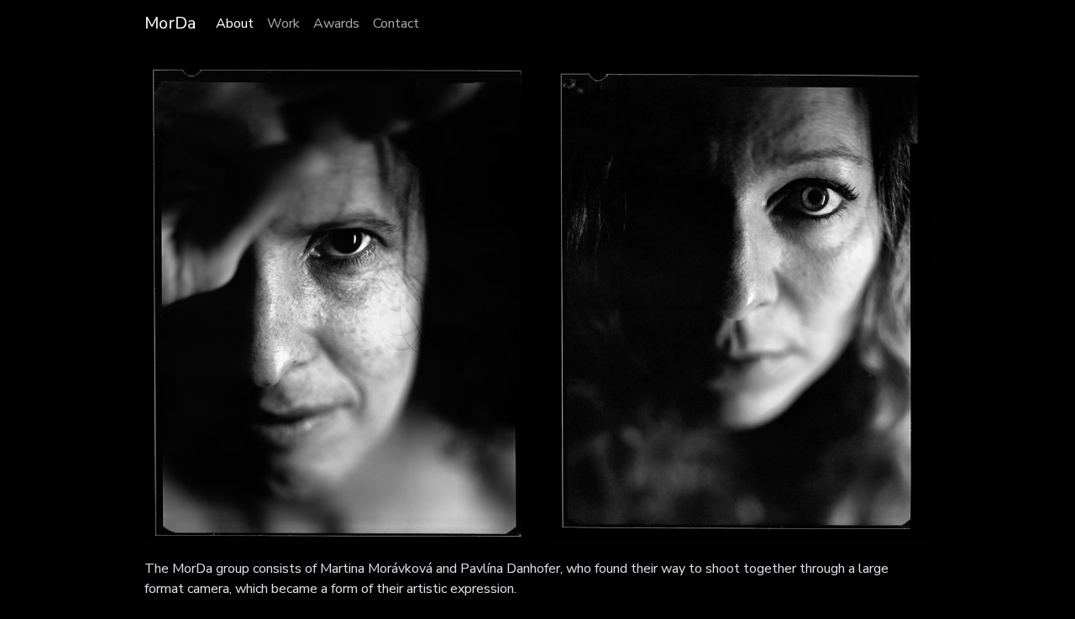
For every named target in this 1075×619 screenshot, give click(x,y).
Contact (396, 23)
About (235, 23)
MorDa (170, 23)
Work (283, 23)
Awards (336, 23)
